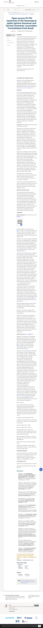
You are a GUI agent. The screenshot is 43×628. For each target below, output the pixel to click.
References (9, 40)
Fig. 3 (27, 348)
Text (8, 37)
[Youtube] (14, 611)
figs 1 (19, 230)
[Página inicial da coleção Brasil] (5, 607)
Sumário (8, 9)
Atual (15, 9)
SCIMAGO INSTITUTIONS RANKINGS (25, 31)
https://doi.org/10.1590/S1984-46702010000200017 (19, 14)
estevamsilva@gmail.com (28, 87)
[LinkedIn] (11, 611)
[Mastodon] (10, 611)
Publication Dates (10, 42)
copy (31, 14)
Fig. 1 (32, 247)
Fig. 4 (19, 345)
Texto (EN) (30, 9)
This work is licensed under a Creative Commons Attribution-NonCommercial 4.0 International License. (28, 581)
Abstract (9, 35)
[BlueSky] (9, 611)
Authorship (13, 31)
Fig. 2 (24, 250)
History (8, 45)
